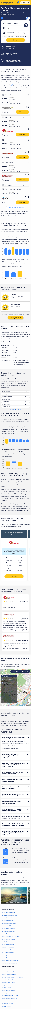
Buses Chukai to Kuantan (8, 981)
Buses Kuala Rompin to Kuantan (9, 1000)
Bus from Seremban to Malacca (9, 959)
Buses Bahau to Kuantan (8, 970)
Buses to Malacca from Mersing (9, 951)
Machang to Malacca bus (8, 948)
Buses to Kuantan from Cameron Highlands (12, 978)
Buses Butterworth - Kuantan (9, 976)
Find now (22, 112)
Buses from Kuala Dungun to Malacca (11, 938)
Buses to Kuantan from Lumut (9, 1002)
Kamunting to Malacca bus (8, 927)
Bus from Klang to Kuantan (8, 992)
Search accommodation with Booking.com (15, 36)
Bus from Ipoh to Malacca (8, 922)
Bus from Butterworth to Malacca (10, 919)
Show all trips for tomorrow (16, 207)
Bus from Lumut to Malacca (8, 946)
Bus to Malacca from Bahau (8, 914)
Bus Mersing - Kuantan (7, 1005)
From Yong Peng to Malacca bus (9, 964)
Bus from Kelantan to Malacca (9, 930)
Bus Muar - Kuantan (6, 1008)
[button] (25, 693)
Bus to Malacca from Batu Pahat (9, 916)
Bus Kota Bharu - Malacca (8, 935)
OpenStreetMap (22, 707)
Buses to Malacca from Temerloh (10, 962)
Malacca (16, 673)
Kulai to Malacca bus (7, 943)
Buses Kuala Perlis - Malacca (8, 940)
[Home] (8, 2)
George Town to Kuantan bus (9, 986)
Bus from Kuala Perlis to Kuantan (10, 997)
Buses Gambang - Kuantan (8, 984)
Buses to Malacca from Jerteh (9, 924)
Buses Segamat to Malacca (8, 956)
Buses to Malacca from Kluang (9, 932)
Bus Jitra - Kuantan (6, 989)
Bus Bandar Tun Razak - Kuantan (10, 973)
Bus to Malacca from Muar (8, 954)
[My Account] (17, 2)
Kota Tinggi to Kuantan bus (8, 994)
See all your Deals (15, 318)
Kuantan (26, 673)
